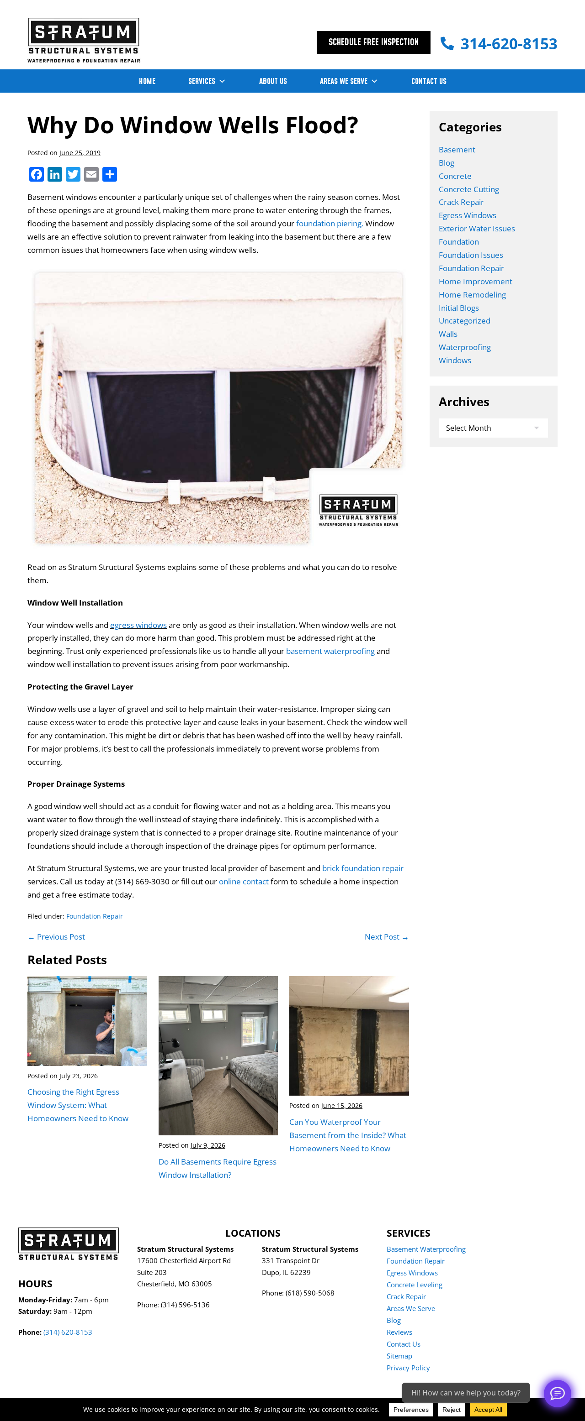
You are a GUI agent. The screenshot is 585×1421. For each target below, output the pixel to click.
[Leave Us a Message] (557, 1393)
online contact (244, 881)
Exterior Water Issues (477, 228)
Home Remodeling (472, 294)
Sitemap (399, 1355)
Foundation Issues (471, 255)
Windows (455, 360)
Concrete (455, 176)
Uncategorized (464, 320)
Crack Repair (461, 202)
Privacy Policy (408, 1367)
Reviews (399, 1332)
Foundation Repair (94, 916)
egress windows (138, 625)
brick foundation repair (363, 868)
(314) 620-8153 (67, 1332)
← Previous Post (56, 936)
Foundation (459, 241)
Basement (457, 149)
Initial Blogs (459, 308)
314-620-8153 (509, 43)
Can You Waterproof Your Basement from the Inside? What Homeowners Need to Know (347, 1135)
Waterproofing (465, 347)
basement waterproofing (329, 651)
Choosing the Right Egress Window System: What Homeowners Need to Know (77, 1105)
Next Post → (387, 936)
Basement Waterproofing (426, 1249)
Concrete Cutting (469, 189)
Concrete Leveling (414, 1284)
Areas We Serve (411, 1308)
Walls (448, 334)
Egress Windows (467, 215)
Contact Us (403, 1343)
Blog (446, 162)
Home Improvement (475, 281)
